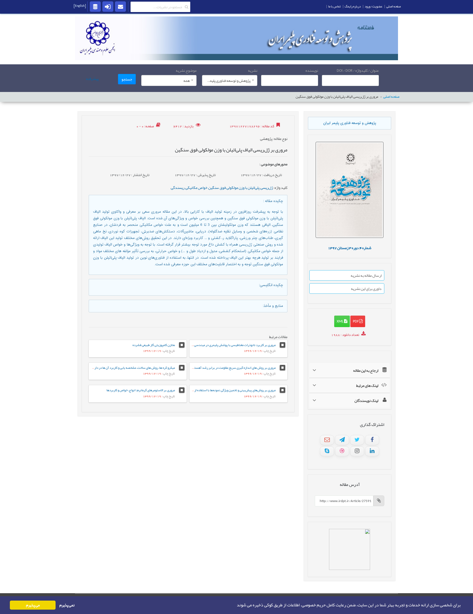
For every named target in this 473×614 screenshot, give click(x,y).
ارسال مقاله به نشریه (366, 275)
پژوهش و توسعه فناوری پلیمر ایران (349, 123)
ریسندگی (177, 187)
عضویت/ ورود (373, 6)
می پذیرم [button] (33, 605)
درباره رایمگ (353, 6)
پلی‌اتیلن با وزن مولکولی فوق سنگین (233, 187)
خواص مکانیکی (196, 187)
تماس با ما (334, 6)
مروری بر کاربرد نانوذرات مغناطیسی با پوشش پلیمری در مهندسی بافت (231, 345)
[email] (120, 6)
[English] (80, 5)
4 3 (349, 248)
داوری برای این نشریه (366, 288)
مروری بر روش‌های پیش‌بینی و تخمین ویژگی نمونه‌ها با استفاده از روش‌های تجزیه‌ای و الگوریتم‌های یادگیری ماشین (204, 390)
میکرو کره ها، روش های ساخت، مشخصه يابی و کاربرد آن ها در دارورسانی (130, 367)
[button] (235, 605)
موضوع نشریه (186, 70)
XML (340, 321)
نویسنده (311, 70)
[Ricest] (95, 6)
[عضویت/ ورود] (107, 6)
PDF (356, 321)
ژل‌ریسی (266, 187)
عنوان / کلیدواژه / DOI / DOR (358, 70)
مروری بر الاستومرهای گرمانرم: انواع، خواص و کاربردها (140, 390)
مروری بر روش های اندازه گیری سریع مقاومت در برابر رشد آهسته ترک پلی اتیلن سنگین (220, 367)
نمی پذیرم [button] (66, 605)
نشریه (252, 70)
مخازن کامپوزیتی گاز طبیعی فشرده (153, 345)
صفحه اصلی (391, 96)
